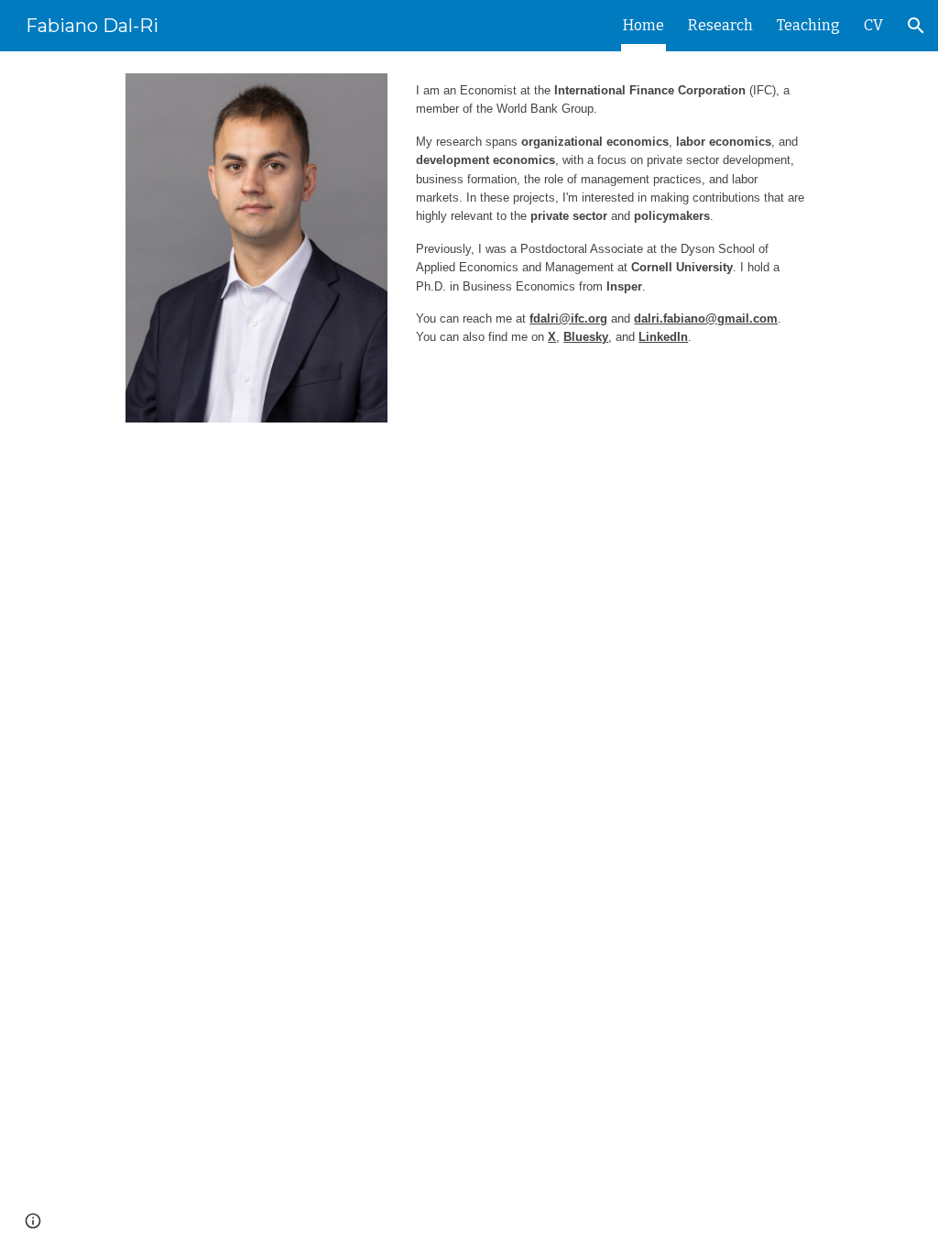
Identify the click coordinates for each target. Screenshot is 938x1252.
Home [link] (643, 25)
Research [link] (720, 25)
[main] (611, 230)
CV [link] (873, 25)
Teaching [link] (808, 25)
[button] (916, 26)
